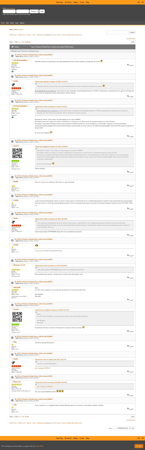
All (23, 42)
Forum (82, 2)
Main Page (59, 2)
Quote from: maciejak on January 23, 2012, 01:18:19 (52, 310)
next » (133, 38)
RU (139, 2)
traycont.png (38, 250)
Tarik (58, 35)
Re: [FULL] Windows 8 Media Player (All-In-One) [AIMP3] (33, 55)
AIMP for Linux (18, 29)
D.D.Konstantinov (20, 60)
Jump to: (111, 428)
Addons (75, 2)
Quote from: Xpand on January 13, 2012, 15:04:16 (51, 146)
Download (68, 2)
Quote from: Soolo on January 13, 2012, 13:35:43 (51, 106)
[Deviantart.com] (12, 72)
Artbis (15, 200)
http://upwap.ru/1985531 (42, 368)
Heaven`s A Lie (19, 265)
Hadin (15, 181)
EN (143, 2)
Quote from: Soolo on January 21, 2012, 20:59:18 (51, 265)
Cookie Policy (39, 446)
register (13, 8)
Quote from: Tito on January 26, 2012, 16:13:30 (50, 359)
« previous (129, 38)
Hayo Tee (17, 382)
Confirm (138, 446)
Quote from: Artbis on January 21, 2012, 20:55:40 (51, 219)
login (7, 8)
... (20, 42)
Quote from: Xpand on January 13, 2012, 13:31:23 (51, 81)
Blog (87, 2)
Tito (15, 342)
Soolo (15, 81)
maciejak (16, 287)
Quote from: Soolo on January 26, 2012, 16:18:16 (51, 382)
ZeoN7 (54, 35)
